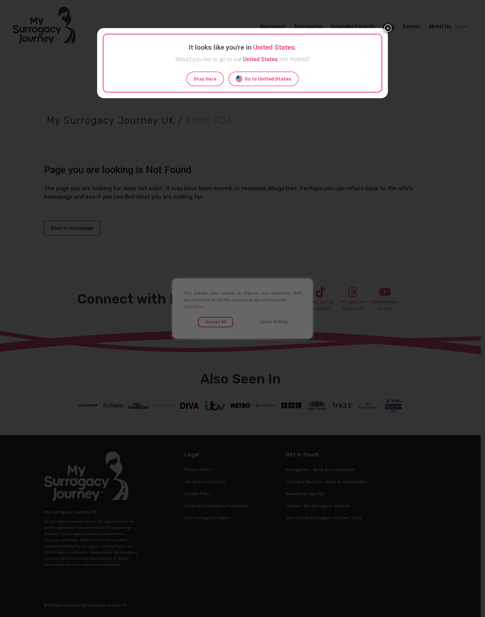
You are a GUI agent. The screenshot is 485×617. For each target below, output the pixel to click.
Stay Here (205, 79)
